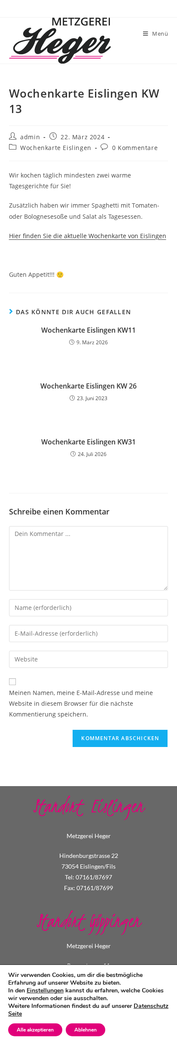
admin (30, 137)
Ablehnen (85, 1029)
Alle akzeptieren (35, 1029)
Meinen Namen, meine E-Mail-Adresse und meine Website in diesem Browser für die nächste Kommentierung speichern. (81, 703)
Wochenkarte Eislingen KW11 (88, 330)
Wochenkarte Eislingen (56, 148)
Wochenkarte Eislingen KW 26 (88, 386)
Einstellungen (45, 991)
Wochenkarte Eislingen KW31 (88, 442)
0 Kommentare (135, 148)
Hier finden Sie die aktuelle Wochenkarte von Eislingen (87, 236)
